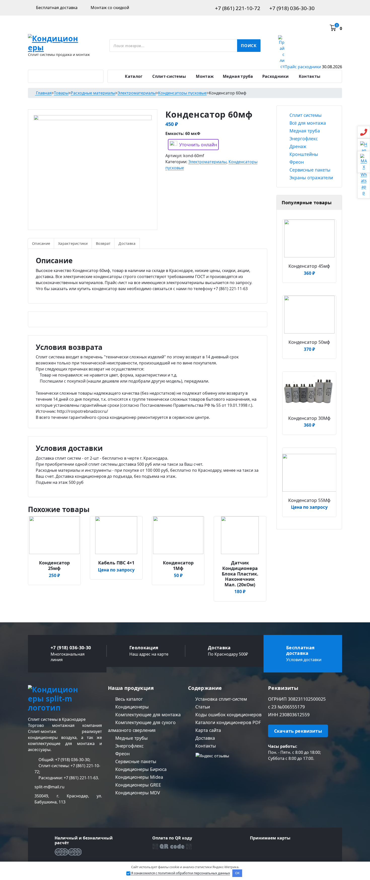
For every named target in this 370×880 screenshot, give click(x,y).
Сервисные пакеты (309, 170)
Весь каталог (128, 699)
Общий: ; (64, 759)
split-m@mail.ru (49, 787)
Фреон (296, 162)
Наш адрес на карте (148, 654)
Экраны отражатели (310, 178)
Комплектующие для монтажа (147, 715)
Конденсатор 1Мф (178, 565)
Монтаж (205, 76)
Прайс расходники (313, 67)
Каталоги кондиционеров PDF (227, 722)
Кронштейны (303, 154)
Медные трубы (131, 738)
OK (237, 873)
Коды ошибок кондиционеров (228, 715)
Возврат (103, 243)
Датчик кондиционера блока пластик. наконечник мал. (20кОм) (240, 573)
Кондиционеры (131, 707)
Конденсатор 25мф (54, 565)
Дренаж (297, 146)
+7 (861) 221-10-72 (237, 8)
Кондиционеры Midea (138, 777)
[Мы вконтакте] (270, 771)
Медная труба (238, 76)
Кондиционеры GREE (137, 785)
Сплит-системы (169, 76)
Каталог (133, 76)
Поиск (249, 45)
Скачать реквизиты (298, 731)
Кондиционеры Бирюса (140, 769)
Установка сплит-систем (220, 699)
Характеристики (73, 243)
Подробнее (56, 560)
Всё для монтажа (307, 123)
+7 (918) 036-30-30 (291, 8)
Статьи (202, 707)
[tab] (41, 243)
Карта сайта (207, 730)
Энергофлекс (303, 139)
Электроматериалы (207, 161)
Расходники (275, 76)
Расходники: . (68, 778)
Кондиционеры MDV (137, 793)
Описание (41, 243)
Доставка (127, 243)
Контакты (309, 76)
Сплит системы (305, 115)
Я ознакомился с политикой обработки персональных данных (180, 873)
